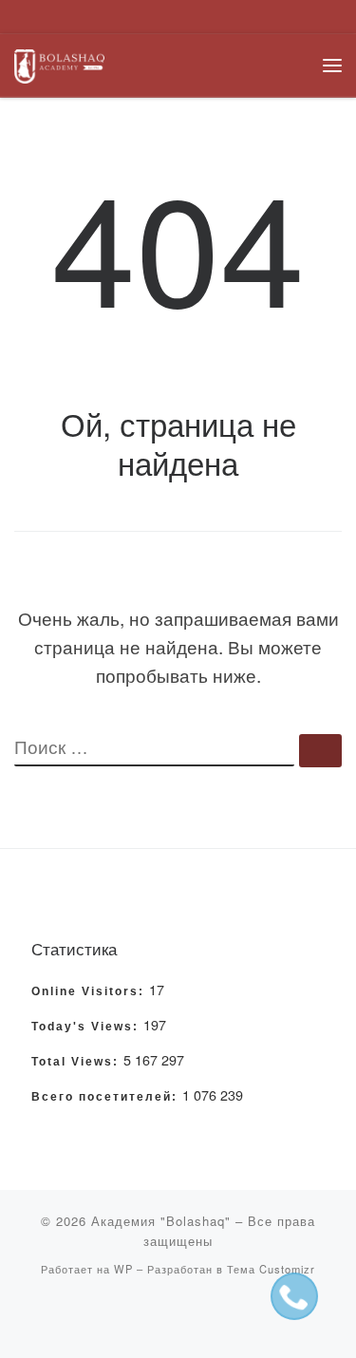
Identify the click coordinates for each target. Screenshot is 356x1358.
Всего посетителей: (106, 1096)
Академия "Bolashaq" (161, 1221)
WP (123, 1268)
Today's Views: (87, 1026)
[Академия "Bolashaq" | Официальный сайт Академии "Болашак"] (59, 63)
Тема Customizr (271, 1268)
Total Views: (77, 1061)
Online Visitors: (90, 991)
